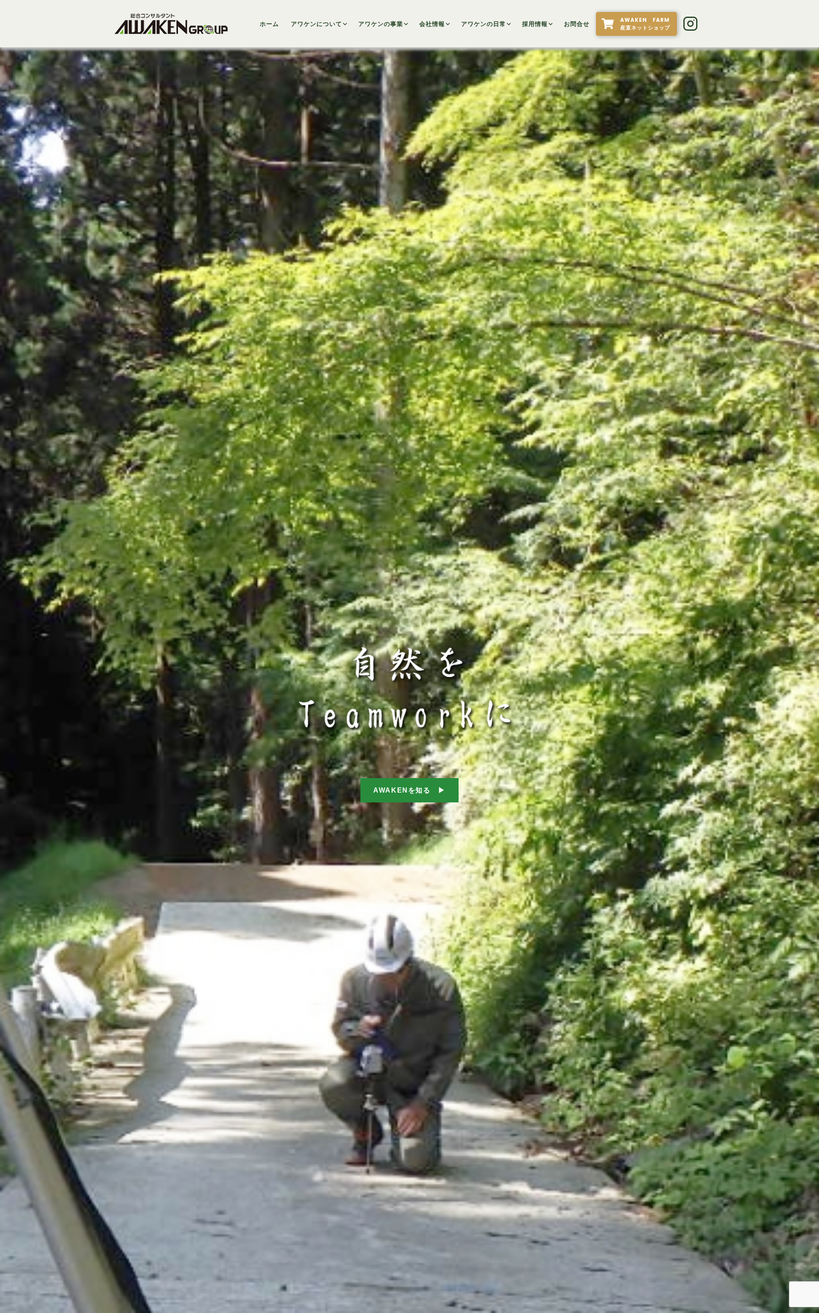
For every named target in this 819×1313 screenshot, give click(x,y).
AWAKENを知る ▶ (409, 790)
